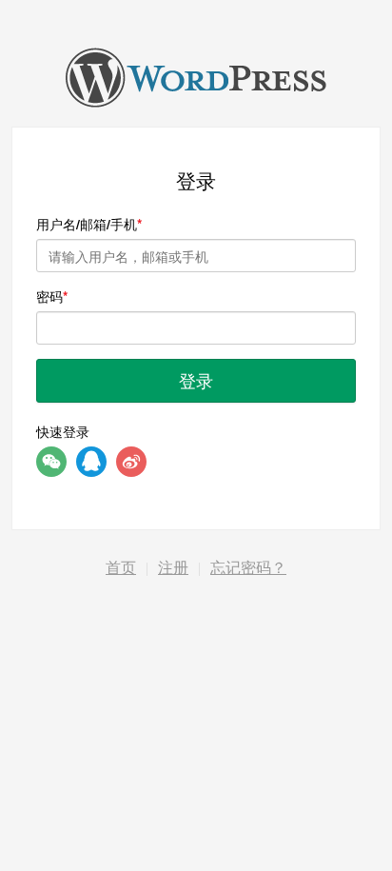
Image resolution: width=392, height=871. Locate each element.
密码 (49, 296)
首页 (121, 568)
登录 (196, 379)
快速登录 (62, 431)
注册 (173, 568)
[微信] (51, 461)
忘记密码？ (248, 568)
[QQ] (91, 461)
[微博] (131, 461)
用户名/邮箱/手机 (86, 223)
